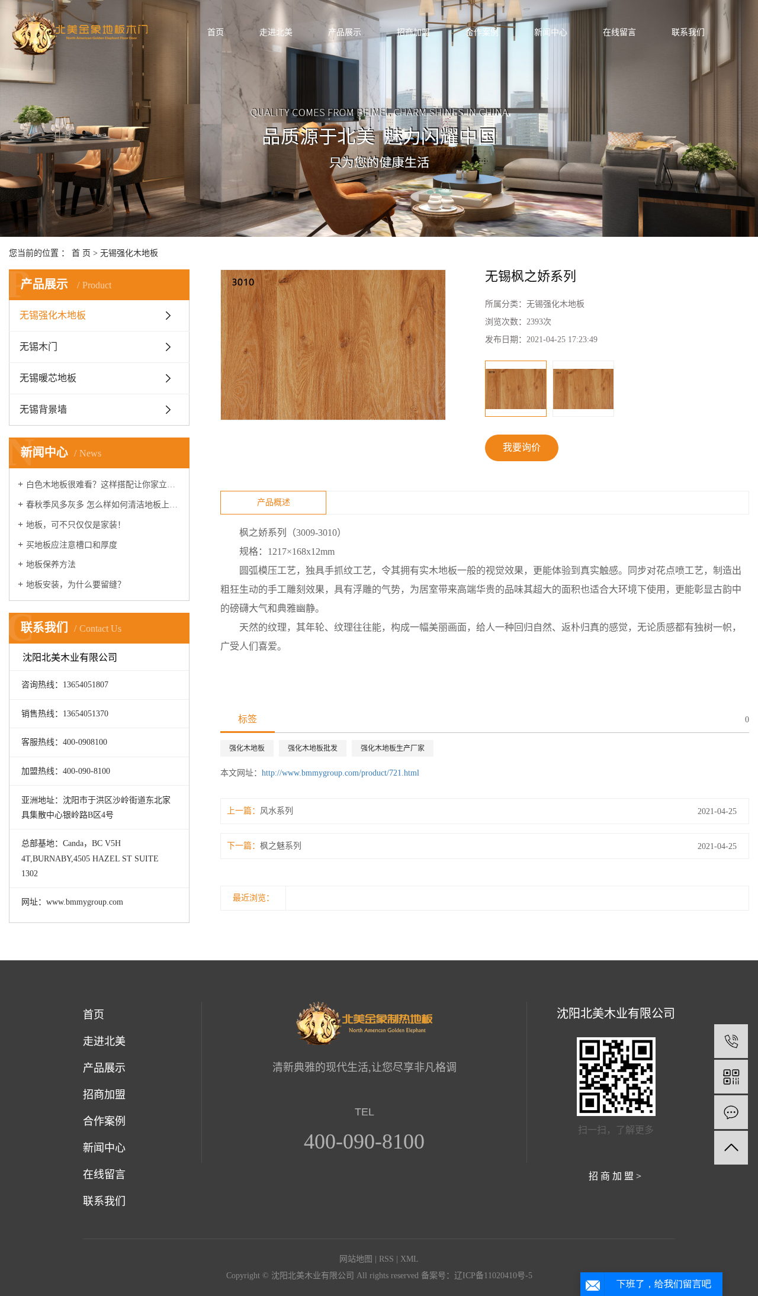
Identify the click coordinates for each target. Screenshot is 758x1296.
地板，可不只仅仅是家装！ (76, 524)
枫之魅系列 (280, 845)
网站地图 (355, 1259)
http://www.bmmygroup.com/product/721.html (340, 772)
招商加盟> (616, 1176)
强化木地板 (247, 748)
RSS (386, 1259)
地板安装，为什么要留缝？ (76, 584)
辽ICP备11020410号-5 (493, 1275)
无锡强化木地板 (129, 253)
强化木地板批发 (313, 748)
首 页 (81, 253)
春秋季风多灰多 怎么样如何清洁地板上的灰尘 (103, 504)
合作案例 (104, 1121)
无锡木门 (38, 347)
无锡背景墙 (43, 409)
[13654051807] (731, 1041)
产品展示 (104, 1068)
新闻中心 (104, 1148)
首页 (93, 1015)
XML (409, 1259)
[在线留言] (731, 1112)
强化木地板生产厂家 (393, 748)
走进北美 (104, 1041)
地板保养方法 (51, 564)
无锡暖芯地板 (48, 378)
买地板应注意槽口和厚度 (71, 545)
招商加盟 (104, 1095)
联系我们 (104, 1201)
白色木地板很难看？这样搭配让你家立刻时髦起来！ (103, 484)
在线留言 (104, 1175)
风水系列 (276, 810)
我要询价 (522, 447)
